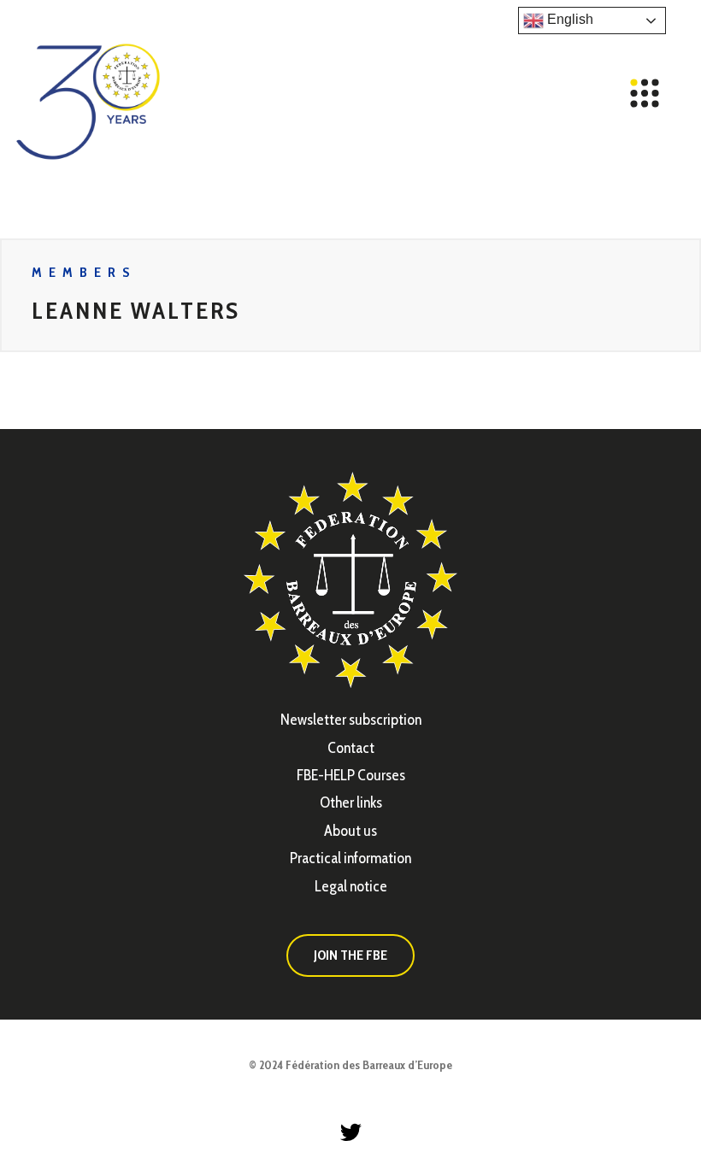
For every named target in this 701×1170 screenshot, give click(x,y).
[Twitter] (350, 1131)
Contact (350, 747)
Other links (351, 802)
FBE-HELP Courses (351, 775)
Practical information (350, 858)
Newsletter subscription (350, 719)
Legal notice (351, 886)
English (568, 19)
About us (350, 830)
